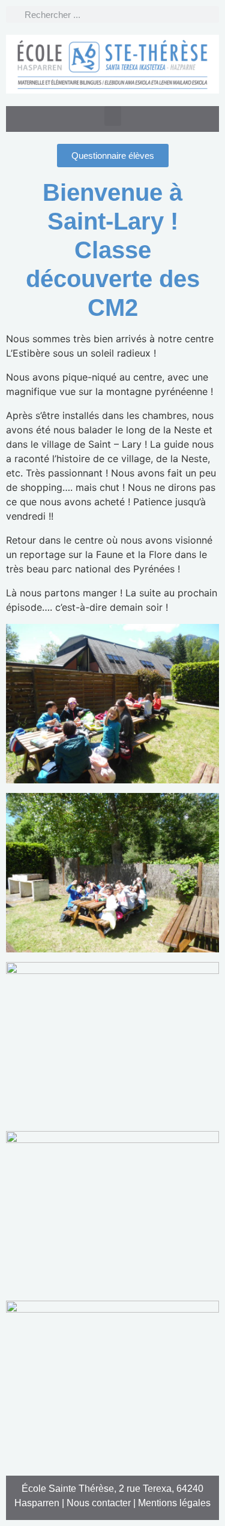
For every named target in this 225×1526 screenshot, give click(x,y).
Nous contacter (99, 1503)
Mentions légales (174, 1503)
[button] (112, 116)
